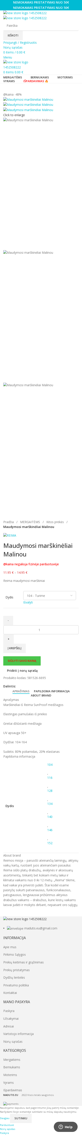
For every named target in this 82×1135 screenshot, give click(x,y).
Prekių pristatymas (16, 970)
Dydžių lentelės (14, 977)
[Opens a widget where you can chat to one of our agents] (66, 1127)
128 (49, 791)
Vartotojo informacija (18, 1034)
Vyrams (8, 1082)
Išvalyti (28, 602)
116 (49, 778)
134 (49, 804)
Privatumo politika (16, 985)
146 (49, 830)
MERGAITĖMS (30, 522)
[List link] (41, 923)
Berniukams (11, 1067)
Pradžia (9, 522)
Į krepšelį (14, 648)
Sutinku (20, 1118)
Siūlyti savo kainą (22, 661)
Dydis (9, 597)
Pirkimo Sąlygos (14, 954)
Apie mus (9, 947)
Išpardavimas (12, 1090)
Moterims (10, 1075)
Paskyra (8, 1011)
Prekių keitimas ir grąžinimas (23, 962)
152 (49, 843)
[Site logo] (25, 13)
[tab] (21, 691)
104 (49, 764)
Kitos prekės (55, 522)
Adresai (8, 1026)
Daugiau (5, 1118)
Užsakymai (11, 1018)
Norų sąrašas (13, 1041)
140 (49, 817)
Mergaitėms (11, 1059)
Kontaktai (10, 993)
